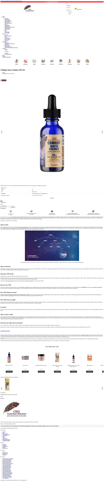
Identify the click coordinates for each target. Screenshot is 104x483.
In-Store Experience (8, 35)
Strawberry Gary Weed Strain (8, 473)
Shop (3, 17)
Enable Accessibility (6, 440)
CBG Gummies (90, 365)
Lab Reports (7, 37)
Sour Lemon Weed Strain (7, 461)
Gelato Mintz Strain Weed (7, 476)
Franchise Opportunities (7, 57)
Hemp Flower (7, 22)
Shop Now (9, 371)
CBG (6, 30)
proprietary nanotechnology (97, 287)
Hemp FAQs (7, 45)
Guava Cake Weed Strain (7, 464)
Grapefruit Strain (5, 478)
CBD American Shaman (9, 280)
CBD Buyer (7, 42)
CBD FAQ (4, 41)
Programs (4, 48)
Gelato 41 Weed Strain (6, 465)
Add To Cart (13, 207)
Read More (52, 198)
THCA (6, 24)
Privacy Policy (5, 438)
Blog (3, 55)
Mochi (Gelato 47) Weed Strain (8, 458)
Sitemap (6, 40)
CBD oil (27, 287)
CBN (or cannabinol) (23, 227)
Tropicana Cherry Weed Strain (8, 463)
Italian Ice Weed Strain (6, 469)
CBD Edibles (7, 25)
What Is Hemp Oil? (8, 46)
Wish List (4, 454)
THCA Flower (5, 448)
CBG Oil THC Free (9, 365)
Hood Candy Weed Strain (7, 459)
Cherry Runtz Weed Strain (7, 477)
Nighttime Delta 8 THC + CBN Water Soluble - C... (73, 366)
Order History (5, 453)
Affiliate (6, 49)
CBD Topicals (7, 19)
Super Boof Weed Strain (7, 471)
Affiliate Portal (5, 446)
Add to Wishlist (3, 208)
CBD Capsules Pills (8, 21)
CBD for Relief (7, 28)
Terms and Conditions (6, 439)
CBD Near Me (5, 433)
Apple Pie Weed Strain (6, 475)
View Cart (68, 7)
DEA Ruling (7, 44)
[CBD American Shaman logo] (14, 420)
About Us (6, 34)
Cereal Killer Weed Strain (7, 474)
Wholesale (6, 53)
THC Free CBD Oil (8, 23)
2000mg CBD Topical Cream (41, 365)
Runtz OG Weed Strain (7, 462)
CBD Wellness (7, 29)
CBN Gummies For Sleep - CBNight (57, 366)
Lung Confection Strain (7, 470)
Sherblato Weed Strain (6, 468)
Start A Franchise (8, 38)
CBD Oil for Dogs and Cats (9, 27)
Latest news (5, 435)
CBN (6, 31)
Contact (4, 56)
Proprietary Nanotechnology (9, 43)
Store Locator (79, 9)
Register (70, 11)
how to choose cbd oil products (27, 280)
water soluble (11, 295)
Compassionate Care (8, 54)
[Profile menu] (69, 9)
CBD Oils (6, 18)
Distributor (6, 51)
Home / (4, 72)
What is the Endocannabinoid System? (11, 47)
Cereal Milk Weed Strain (7, 466)
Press (6, 36)
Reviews (4, 447)
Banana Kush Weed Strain (7, 472)
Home (4, 16)
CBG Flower (25, 365)
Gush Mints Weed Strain (7, 467)
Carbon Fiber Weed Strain (7, 460)
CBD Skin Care (7, 26)
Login (70, 13)
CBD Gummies (7, 20)
